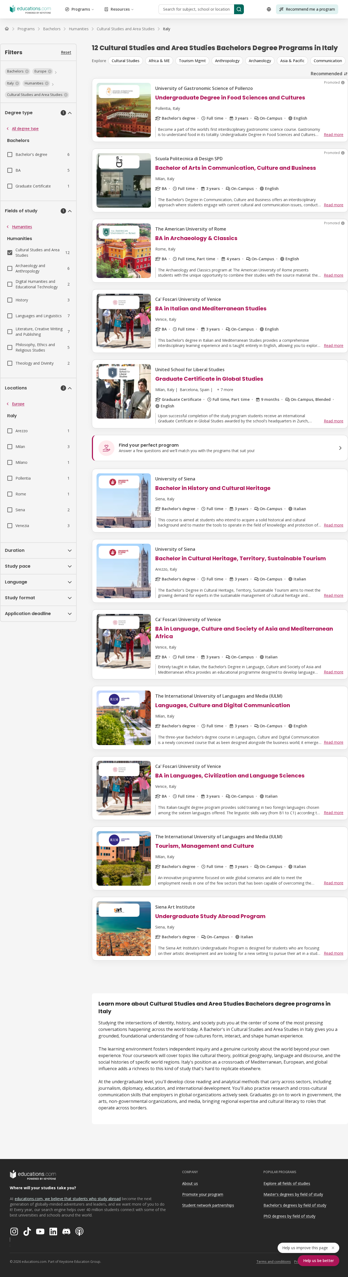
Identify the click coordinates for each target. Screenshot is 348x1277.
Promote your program (202, 1194)
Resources (120, 9)
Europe (18, 403)
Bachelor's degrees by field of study (294, 1205)
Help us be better (318, 1260)
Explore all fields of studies (286, 1183)
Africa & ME (159, 60)
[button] (17, 71)
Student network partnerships (208, 1205)
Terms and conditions (273, 1261)
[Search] (239, 9)
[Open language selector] (269, 9)
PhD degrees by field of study (289, 1216)
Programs (81, 9)
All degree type (25, 128)
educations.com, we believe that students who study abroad (68, 1198)
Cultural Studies (125, 60)
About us (190, 1183)
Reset (66, 52)
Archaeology (260, 60)
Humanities (22, 226)
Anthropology (227, 60)
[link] (166, 29)
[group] (228, 60)
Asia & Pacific (292, 60)
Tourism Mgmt (192, 60)
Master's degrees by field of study (293, 1194)
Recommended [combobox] (326, 74)
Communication (328, 60)
